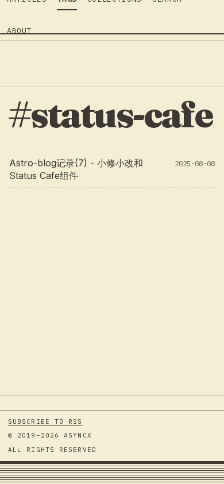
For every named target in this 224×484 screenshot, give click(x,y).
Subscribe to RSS (45, 421)
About (19, 31)
